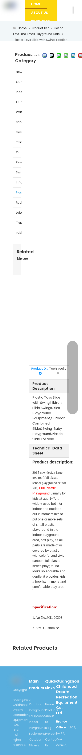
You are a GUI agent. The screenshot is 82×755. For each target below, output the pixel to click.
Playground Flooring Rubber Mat (19, 162)
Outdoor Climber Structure (19, 152)
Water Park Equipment (19, 112)
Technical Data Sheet (58, 369)
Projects (51, 734)
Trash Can (19, 223)
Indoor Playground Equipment (19, 92)
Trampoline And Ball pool (19, 142)
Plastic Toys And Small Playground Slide (19, 192)
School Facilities (19, 122)
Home (49, 704)
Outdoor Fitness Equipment (19, 102)
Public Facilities (19, 233)
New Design (19, 72)
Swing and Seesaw (19, 172)
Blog (48, 728)
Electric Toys (19, 132)
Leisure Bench (19, 212)
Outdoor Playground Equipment (19, 82)
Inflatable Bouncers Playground (19, 182)
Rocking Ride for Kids (19, 202)
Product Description (40, 369)
